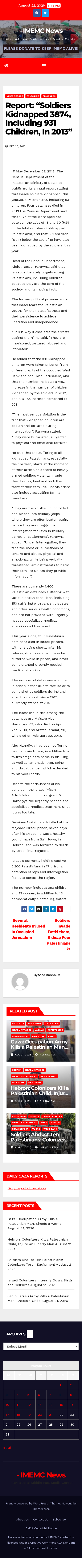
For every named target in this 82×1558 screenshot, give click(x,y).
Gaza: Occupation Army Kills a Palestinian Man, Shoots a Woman (39, 1047)
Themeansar (40, 1509)
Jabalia (39, 1030)
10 (7, 1405)
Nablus (55, 1122)
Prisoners (49, 96)
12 (29, 1405)
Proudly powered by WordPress (27, 1503)
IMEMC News (48, 1147)
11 (18, 1405)
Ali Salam (47, 1054)
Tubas (36, 1129)
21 (50, 1415)
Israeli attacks (21, 1030)
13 (39, 1405)
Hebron (16, 1070)
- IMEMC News (41, 31)
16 (72, 1405)
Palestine (33, 96)
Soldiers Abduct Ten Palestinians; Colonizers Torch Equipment (39, 1139)
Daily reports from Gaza (27, 1188)
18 (18, 1415)
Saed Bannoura (49, 975)
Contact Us (40, 1519)
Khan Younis (55, 1030)
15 (61, 1405)
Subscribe (59, 1519)
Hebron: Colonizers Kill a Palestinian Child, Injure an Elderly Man (40, 1093)
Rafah (51, 1036)
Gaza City (18, 1023)
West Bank (34, 1082)
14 (51, 1405)
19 (29, 1415)
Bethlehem (19, 1116)
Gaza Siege (34, 1023)
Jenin (43, 1122)
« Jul (7, 1448)
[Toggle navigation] (44, 66)
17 (7, 1415)
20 (40, 1415)
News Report (15, 96)
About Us (22, 1519)
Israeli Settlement (24, 1076)
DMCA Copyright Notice (41, 1528)
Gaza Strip (51, 1023)
